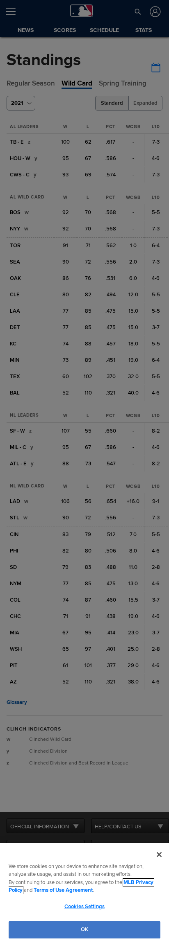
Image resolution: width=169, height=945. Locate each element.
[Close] (159, 855)
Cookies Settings (84, 906)
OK (84, 929)
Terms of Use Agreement (63, 890)
